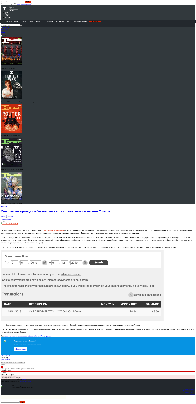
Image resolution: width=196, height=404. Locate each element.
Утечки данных (46, 336)
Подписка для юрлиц (189, 390)
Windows (9, 21)
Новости (4, 206)
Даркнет (32, 336)
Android (23, 21)
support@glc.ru (26, 379)
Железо (30, 21)
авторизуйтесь (6, 359)
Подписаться (21, 349)
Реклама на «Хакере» (81, 21)
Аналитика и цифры (10, 336)
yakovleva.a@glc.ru (25, 381)
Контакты (192, 394)
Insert (22, 402)
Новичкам (50, 21)
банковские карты (23, 336)
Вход (193, 3)
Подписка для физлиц (189, 389)
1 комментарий (6, 220)
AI (43, 21)
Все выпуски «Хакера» (63, 21)
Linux (16, 21)
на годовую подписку (24, 4)
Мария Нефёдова (7, 216)
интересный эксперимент (54, 230)
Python (38, 21)
